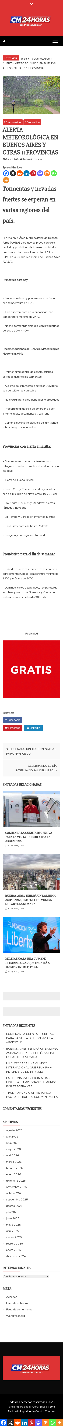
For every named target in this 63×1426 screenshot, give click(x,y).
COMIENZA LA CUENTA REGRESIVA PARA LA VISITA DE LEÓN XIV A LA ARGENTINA (28, 837)
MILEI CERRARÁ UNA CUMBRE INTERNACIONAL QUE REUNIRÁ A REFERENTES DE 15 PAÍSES (27, 963)
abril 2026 (12, 1155)
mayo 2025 (13, 1224)
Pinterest (14, 727)
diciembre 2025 (16, 1180)
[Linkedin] (26, 173)
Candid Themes (45, 1411)
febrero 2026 (14, 1168)
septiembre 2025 (17, 1199)
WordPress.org (15, 1315)
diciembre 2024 (16, 1256)
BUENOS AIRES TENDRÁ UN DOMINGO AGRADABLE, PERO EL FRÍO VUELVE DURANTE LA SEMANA (30, 900)
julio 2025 (12, 1212)
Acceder (11, 1297)
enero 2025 (13, 1250)
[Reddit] (20, 173)
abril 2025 (12, 1231)
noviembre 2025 (16, 1187)
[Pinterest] (33, 173)
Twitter (34, 720)
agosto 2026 (14, 1130)
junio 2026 (12, 1143)
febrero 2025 (14, 1243)
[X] (13, 173)
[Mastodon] (40, 173)
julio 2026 (12, 1136)
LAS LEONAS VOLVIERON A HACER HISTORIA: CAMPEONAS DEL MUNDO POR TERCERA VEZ (31, 1082)
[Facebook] (6, 173)
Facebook (13, 720)
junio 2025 (12, 1218)
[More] (6, 180)
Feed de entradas (17, 1303)
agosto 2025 (14, 1205)
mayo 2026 (13, 1149)
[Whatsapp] (54, 173)
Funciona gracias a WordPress (27, 1406)
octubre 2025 (14, 1193)
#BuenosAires (13, 122)
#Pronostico (32, 122)
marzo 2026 (14, 1161)
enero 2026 (13, 1174)
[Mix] (47, 173)
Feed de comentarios (19, 1309)
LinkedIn (34, 727)
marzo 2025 (14, 1237)
